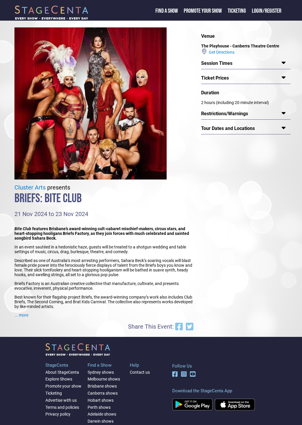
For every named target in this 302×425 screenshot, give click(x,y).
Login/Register (266, 10)
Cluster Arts (30, 187)
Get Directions (220, 52)
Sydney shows (101, 372)
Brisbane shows (102, 386)
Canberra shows (103, 393)
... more (21, 315)
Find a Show (166, 10)
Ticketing (237, 10)
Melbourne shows (104, 379)
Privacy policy (57, 414)
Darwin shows (101, 421)
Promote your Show (203, 10)
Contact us (140, 372)
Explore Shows (58, 379)
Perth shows (99, 407)
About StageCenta (62, 372)
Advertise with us (61, 400)
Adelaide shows (102, 414)
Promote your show (63, 386)
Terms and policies (62, 407)
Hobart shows (101, 400)
